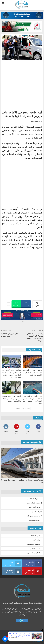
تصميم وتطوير (24, 638)
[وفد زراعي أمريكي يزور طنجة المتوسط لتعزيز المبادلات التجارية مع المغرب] (32, 387)
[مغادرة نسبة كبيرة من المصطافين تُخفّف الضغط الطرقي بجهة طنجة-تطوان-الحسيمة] (11, 361)
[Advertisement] (22, 84)
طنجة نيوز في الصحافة (33, 544)
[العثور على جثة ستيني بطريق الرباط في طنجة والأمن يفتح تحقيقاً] (11, 387)
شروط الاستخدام (35, 535)
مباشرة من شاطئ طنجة (33, 516)
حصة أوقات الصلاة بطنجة (33, 498)
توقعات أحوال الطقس (34, 507)
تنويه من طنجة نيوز (35, 548)
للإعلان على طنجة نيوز (34, 553)
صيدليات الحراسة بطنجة (33, 503)
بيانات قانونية (36, 540)
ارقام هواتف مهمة (36, 511)
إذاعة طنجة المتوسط (34, 520)
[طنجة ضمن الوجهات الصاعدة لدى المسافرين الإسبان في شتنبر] (32, 361)
